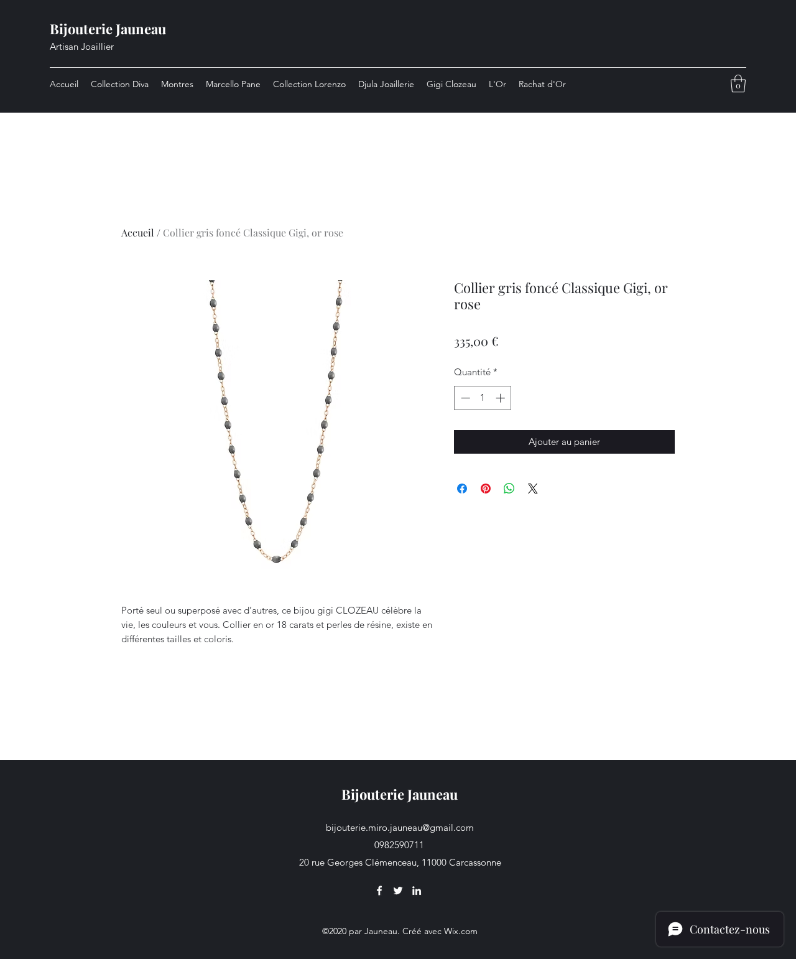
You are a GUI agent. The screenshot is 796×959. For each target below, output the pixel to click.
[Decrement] (464, 397)
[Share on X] (532, 488)
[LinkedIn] (416, 890)
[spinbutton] (483, 397)
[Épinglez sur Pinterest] (485, 488)
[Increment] (501, 397)
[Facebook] (379, 890)
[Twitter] (398, 890)
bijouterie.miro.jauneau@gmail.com (400, 827)
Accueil (137, 232)
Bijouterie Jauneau (108, 28)
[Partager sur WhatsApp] (509, 488)
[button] (738, 84)
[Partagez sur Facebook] (462, 488)
